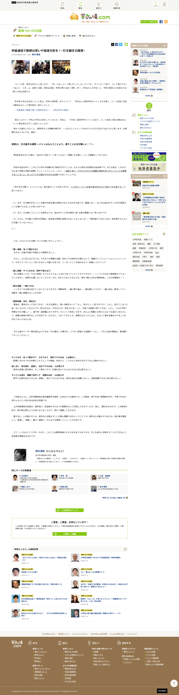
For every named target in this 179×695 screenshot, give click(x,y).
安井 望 (64, 476)
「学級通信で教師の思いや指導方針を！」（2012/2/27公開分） (42, 110)
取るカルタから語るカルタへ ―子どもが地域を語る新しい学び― (44, 614)
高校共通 (136, 257)
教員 (158, 257)
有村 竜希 (103, 486)
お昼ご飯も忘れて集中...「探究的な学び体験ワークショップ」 (152, 82)
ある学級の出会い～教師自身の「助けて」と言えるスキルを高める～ (44, 600)
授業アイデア (98, 655)
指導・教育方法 (139, 244)
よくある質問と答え (117, 634)
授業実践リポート (148, 182)
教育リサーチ (39, 678)
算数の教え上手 (146, 135)
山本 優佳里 (105, 476)
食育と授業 (38, 675)
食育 (161, 248)
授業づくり (148, 239)
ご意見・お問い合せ (153, 661)
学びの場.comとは (48, 634)
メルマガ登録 (150, 651)
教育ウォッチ (39, 655)
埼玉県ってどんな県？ (29, 572)
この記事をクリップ (69, 510)
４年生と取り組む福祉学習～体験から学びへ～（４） (101, 613)
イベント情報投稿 (152, 658)
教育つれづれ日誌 (23, 36)
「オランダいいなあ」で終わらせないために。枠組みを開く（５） (44, 558)
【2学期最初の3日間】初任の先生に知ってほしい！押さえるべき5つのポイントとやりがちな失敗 (154, 201)
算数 (149, 244)
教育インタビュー (41, 651)
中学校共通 (148, 252)
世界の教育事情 (146, 142)
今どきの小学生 (146, 148)
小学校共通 (137, 239)
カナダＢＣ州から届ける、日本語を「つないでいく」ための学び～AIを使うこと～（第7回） (152, 64)
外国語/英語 (146, 261)
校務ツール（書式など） (102, 664)
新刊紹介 (38, 658)
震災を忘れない (88, 36)
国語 (134, 248)
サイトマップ (132, 634)
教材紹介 (38, 661)
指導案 (96, 651)
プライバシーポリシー (80, 634)
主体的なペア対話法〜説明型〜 (152, 89)
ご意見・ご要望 (69, 534)
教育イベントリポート (42, 668)
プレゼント (128, 662)
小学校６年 (137, 252)
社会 (157, 252)
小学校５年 (152, 248)
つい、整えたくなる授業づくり (92, 572)
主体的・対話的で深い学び (143, 265)
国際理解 (136, 261)
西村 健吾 (36, 54)
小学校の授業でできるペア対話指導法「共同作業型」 (101, 557)
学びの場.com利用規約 (99, 634)
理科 (152, 257)
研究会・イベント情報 (132, 659)
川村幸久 (24, 476)
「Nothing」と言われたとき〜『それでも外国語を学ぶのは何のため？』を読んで (152, 54)
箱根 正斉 (64, 486)
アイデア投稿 (150, 655)
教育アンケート (129, 651)
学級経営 (142, 248)
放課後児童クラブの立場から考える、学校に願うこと (41, 584)
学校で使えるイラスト (101, 661)
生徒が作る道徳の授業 (150, 185)
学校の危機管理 (146, 138)
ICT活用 (157, 244)
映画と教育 (71, 36)
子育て (144, 257)
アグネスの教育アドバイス (49, 36)
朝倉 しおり (25, 486)
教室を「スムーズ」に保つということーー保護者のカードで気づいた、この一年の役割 (104, 600)
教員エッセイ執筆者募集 (154, 664)
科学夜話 (143, 145)
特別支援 (159, 265)
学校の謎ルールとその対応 (150, 72)
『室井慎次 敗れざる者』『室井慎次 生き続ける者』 (154, 218)
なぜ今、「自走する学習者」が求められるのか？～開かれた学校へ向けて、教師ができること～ (104, 585)
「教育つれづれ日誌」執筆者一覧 (113, 498)
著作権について (63, 634)
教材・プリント (99, 658)
